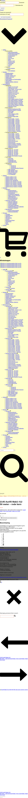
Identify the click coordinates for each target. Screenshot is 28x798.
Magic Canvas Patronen (14, 195)
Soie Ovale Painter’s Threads (15, 102)
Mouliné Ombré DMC (13, 116)
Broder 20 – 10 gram (13, 151)
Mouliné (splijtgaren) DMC (14, 109)
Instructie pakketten (12, 201)
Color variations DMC (13, 114)
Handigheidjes (9, 215)
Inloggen (3, 0)
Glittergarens (8, 384)
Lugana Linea (11, 62)
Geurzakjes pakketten (13, 205)
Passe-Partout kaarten (13, 210)
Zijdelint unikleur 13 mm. (11, 179)
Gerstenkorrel (11, 56)
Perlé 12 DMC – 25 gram (14, 126)
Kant (9, 65)
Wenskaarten (8, 209)
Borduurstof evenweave (14, 53)
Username (2, 2)
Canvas (10, 64)
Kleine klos (11, 159)
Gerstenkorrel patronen (13, 194)
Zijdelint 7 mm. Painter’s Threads (13, 184)
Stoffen (4, 49)
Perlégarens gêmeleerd (11, 353)
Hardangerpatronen (13, 191)
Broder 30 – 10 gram (13, 154)
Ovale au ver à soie (12, 91)
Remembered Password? (6, 19)
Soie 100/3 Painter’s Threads (15, 100)
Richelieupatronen (12, 199)
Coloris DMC (11, 115)
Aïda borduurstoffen (13, 52)
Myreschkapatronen (13, 198)
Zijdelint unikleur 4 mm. (11, 176)
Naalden (5, 72)
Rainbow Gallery (12, 173)
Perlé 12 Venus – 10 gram (14, 131)
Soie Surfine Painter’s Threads (15, 101)
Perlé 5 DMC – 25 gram (14, 121)
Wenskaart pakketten (13, 208)
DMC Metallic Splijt (12, 171)
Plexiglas (7, 214)
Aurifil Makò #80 (12, 160)
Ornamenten (8, 221)
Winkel (5, 496)
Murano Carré (11, 61)
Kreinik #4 (13, 165)
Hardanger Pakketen (10, 200)
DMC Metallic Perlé (13, 170)
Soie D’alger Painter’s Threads (15, 99)
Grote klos (10, 158)
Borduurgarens (6, 84)
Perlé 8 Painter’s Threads (14, 143)
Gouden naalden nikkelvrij (11, 81)
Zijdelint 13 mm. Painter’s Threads (13, 185)
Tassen (7, 224)
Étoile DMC (11, 111)
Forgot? (2, 10)
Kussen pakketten (12, 204)
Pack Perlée (11, 97)
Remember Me (19, 5)
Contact (4, 225)
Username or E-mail (5, 14)
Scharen (7, 219)
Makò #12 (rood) (16, 511)
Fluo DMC (10, 112)
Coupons (7, 287)
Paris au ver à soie (12, 94)
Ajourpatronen (11, 193)
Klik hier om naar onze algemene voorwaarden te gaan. (13, 577)
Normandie (11, 63)
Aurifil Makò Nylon (12, 162)
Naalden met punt (9, 77)
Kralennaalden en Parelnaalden (13, 79)
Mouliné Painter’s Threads (14, 110)
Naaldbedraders (9, 73)
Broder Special (9, 369)
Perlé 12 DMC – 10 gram (14, 125)
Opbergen (7, 216)
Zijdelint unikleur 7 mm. (11, 178)
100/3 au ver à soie (12, 88)
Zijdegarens (8, 306)
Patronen (5, 188)
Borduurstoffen (9, 271)
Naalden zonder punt (10, 75)
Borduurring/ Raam (10, 220)
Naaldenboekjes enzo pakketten (16, 206)
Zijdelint (5, 175)
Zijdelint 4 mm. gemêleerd (11, 180)
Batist (9, 59)
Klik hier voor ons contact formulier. (9, 549)
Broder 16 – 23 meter (13, 149)
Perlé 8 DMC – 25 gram (14, 123)
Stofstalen (7, 289)
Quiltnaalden (8, 78)
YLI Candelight (11, 174)
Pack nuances (11, 95)
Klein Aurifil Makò (7, 511)
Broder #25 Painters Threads (15, 155)
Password (21, 2)
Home (1, 496)
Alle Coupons (11, 68)
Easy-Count (11, 58)
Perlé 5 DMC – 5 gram (13, 118)
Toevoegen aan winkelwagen (9, 518)
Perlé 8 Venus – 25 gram (14, 130)
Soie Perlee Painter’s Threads (15, 104)
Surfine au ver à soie (13, 86)
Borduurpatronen (12, 190)
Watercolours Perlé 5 (13, 146)
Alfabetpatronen (12, 196)
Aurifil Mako (8, 378)
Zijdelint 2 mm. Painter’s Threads (13, 181)
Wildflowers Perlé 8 (13, 147)
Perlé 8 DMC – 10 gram (14, 122)
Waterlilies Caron (12, 106)
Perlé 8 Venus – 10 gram (14, 128)
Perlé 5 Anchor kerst (13, 141)
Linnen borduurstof (12, 54)
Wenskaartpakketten (13, 211)
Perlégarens (8, 338)
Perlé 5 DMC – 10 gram (14, 120)
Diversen (5, 213)
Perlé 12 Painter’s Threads (14, 144)
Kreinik (10, 164)
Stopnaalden (8, 80)
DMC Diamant (11, 169)
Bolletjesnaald (8, 74)
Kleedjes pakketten (12, 203)
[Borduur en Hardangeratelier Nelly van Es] (10, 265)
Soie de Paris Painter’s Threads (16, 105)
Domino (10, 57)
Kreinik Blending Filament (17, 168)
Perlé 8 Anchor (11, 142)
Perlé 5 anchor (11, 139)
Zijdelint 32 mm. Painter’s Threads (13, 186)
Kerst (6, 222)
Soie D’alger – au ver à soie (15, 89)
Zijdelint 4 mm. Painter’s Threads (13, 183)
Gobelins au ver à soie (13, 93)
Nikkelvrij (7, 83)
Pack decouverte (12, 96)
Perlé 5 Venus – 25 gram (14, 127)
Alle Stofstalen (11, 70)
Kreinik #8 (13, 167)
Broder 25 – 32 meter (13, 153)
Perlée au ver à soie (13, 90)
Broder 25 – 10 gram (13, 152)
